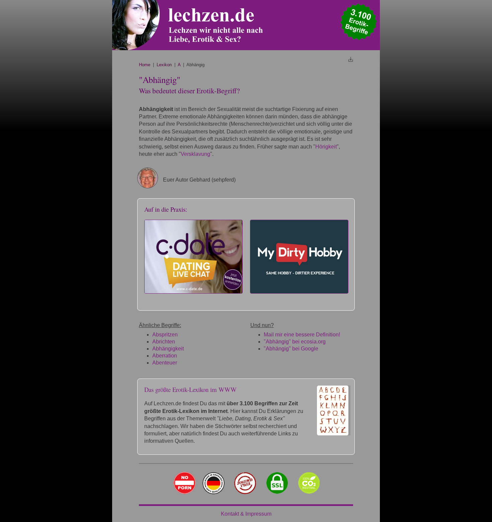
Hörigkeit (326, 146)
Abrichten (163, 341)
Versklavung (195, 154)
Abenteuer (164, 363)
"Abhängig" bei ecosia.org (295, 341)
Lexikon (164, 64)
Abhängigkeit (168, 348)
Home (144, 64)
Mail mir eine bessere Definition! (302, 334)
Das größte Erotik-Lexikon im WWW (190, 389)
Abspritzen (165, 334)
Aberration (164, 355)
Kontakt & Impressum (246, 514)
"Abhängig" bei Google (291, 348)
